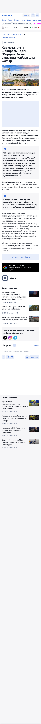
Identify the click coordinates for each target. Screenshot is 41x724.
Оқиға (22, 20)
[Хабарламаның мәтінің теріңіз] (20, 351)
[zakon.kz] (8, 15)
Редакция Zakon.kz (8, 37)
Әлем (10, 20)
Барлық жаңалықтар (15, 34)
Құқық (29, 20)
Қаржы (16, 20)
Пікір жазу (34, 357)
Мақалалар (37, 20)
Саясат (4, 20)
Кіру (37, 345)
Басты (4, 34)
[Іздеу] (33, 15)
